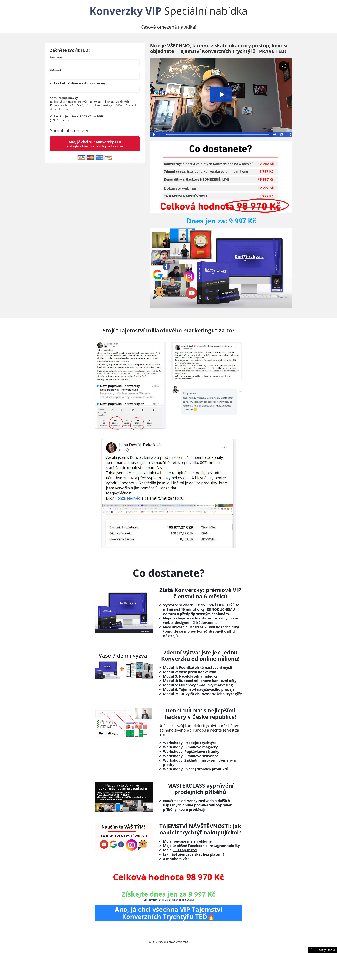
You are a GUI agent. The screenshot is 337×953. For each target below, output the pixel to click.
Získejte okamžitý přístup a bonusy (95, 144)
